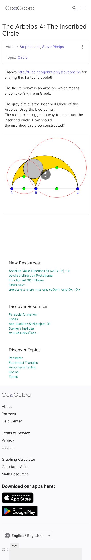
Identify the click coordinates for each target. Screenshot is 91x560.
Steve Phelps (53, 46)
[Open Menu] (83, 8)
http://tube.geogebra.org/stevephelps (49, 72)
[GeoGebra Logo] (19, 8)
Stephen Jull (30, 46)
